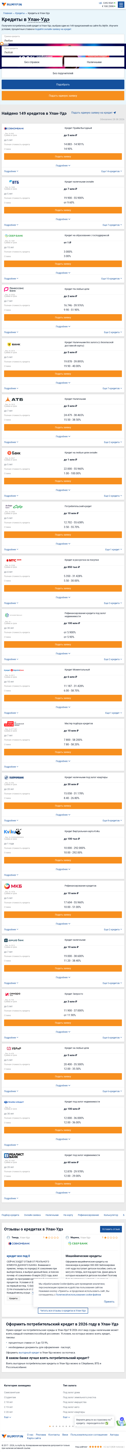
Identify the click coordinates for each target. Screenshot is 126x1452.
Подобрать (63, 84)
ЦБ (100, 2)
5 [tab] (63, 1426)
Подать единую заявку (63, 95)
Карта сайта (34, 1438)
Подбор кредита (10, 1215)
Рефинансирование (88, 1215)
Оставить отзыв (111, 1229)
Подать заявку (63, 156)
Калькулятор (111, 1215)
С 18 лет (8, 1402)
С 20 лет (8, 1411)
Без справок (32, 62)
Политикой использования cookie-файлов (78, 1294)
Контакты (54, 1434)
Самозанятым (12, 1392)
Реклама (41, 1434)
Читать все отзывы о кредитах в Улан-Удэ (63, 1310)
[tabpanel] (32, 1401)
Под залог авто (71, 1407)
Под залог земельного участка (79, 1397)
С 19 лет (8, 1407)
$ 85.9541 (108, 2)
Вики (65, 1434)
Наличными (94, 62)
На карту (68, 1215)
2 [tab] (53, 1426)
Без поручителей (63, 73)
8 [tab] (72, 1426)
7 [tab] (69, 1426)
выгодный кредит (29, 1352)
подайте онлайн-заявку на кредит (53, 29)
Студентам (10, 1397)
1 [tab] (50, 1426)
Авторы (114, 1434)
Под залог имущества (74, 1402)
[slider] (1, 43)
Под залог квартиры (74, 1411)
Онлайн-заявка (32, 1215)
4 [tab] (59, 1426)
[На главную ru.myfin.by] (12, 1436)
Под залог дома (71, 1392)
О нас (30, 1434)
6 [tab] (66, 1426)
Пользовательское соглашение (89, 1434)
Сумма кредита (12, 36)
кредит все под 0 (18, 1256)
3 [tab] (56, 1426)
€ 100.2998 (108, 6)
